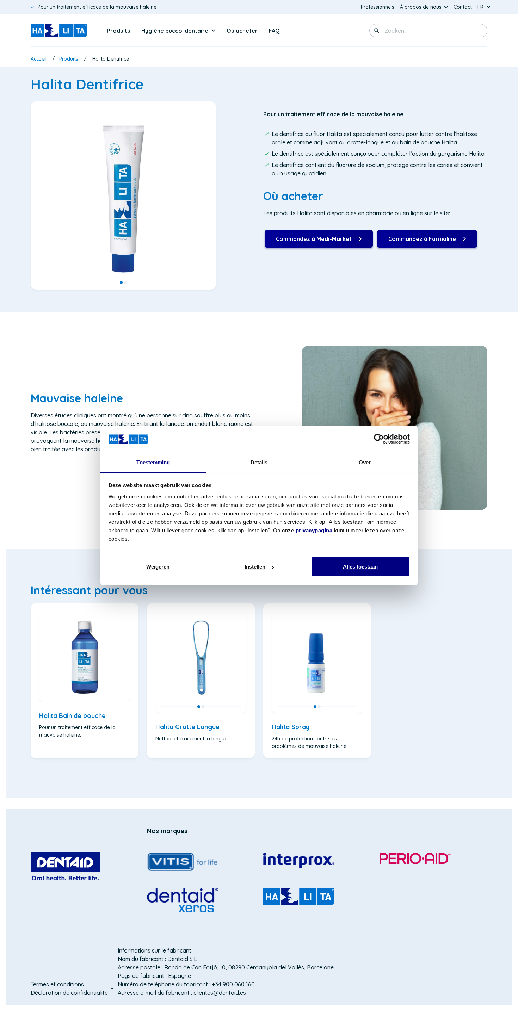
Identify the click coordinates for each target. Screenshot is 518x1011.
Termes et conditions (57, 984)
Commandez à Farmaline (422, 241)
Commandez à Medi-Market (314, 241)
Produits (118, 30)
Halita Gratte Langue (187, 727)
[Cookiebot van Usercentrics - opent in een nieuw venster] (379, 439)
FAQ (274, 30)
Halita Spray (290, 727)
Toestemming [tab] (153, 462)
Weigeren (157, 567)
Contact (463, 7)
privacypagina (314, 530)
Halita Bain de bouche (72, 716)
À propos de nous (421, 7)
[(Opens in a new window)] (65, 866)
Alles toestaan (360, 567)
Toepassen (376, 30)
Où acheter (242, 30)
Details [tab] (259, 462)
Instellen (255, 567)
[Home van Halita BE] (59, 30)
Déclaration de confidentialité (69, 992)
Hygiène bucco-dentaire (174, 30)
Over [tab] (365, 462)
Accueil (39, 59)
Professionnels (377, 7)
